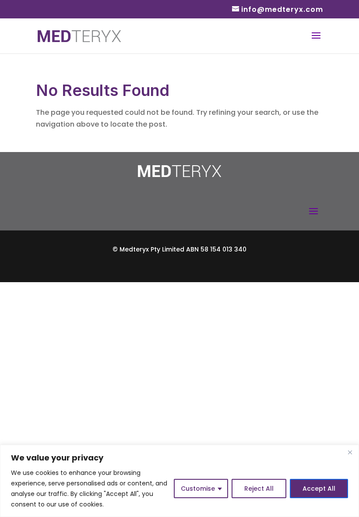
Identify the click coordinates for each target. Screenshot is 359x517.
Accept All (319, 488)
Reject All (259, 488)
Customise (198, 488)
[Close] (350, 452)
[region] (179, 481)
